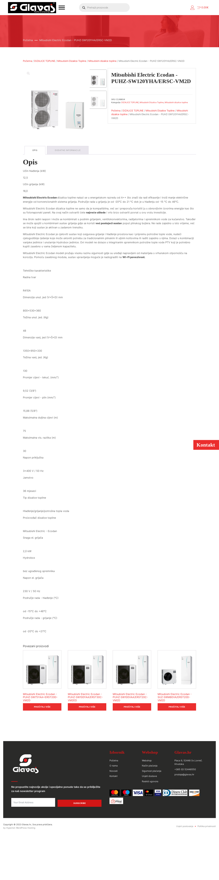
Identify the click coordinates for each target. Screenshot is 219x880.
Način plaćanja (149, 765)
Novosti (114, 771)
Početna (28, 40)
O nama (114, 765)
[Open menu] (62, 7)
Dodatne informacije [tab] (68, 150)
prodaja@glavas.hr (184, 774)
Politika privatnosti (207, 826)
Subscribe (79, 803)
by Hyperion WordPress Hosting (19, 828)
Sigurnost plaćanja (151, 771)
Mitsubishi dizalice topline (102, 61)
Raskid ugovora (150, 781)
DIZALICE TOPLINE (44, 61)
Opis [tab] (35, 150)
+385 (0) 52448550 (185, 769)
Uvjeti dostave (149, 776)
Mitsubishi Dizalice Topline (71, 61)
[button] (192, 7)
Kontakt (114, 776)
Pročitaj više (42, 707)
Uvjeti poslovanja (184, 826)
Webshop (147, 760)
